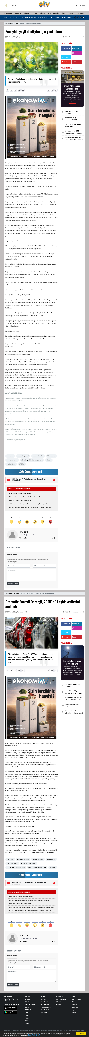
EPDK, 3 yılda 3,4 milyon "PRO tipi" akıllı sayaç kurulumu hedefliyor (30, 507)
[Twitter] (78, 17)
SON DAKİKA (8, 13)
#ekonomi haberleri (38, 456)
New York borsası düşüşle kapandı (20, 500)
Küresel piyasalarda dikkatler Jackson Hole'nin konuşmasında (29, 497)
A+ (52, 90)
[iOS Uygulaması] (13, 1008)
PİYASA (42, 13)
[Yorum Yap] (48, 90)
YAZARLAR (18, 13)
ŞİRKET (64, 13)
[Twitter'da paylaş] (11, 90)
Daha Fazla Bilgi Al (34, 1035)
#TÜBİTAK (21, 464)
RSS (75, 62)
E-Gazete (58, 1004)
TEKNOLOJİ (81, 13)
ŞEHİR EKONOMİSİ (53, 13)
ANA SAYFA (8, 23)
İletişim (74, 1012)
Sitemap (74, 1004)
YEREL (26, 1018)
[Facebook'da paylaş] (7, 90)
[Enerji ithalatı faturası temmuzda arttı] (72, 652)
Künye (73, 996)
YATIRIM (16, 23)
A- (56, 90)
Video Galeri (44, 1002)
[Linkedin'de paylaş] (23, 90)
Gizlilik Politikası (76, 999)
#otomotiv (52, 867)
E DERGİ (27, 1015)
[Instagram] (81, 17)
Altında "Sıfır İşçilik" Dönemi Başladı (72, 87)
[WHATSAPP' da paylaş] (15, 90)
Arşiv (73, 1010)
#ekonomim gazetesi (23, 456)
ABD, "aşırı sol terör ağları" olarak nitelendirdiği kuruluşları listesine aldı (31, 504)
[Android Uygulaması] (13, 1012)
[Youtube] (83, 17)
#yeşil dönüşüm (11, 464)
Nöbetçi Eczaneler (46, 1007)
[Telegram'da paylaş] (19, 90)
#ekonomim (10, 456)
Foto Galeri (44, 999)
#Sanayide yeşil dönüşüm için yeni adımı (32, 460)
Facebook (67, 48)
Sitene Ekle (75, 1007)
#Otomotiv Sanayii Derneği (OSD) (37, 867)
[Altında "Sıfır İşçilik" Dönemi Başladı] (72, 77)
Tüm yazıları (23, 538)
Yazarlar (43, 996)
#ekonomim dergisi (12, 460)
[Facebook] (75, 17)
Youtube (66, 62)
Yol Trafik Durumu (61, 999)
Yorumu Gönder (13, 583)
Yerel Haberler (45, 1004)
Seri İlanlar (44, 1012)
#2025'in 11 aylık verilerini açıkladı (16, 867)
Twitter (66, 57)
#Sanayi (48, 460)
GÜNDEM (26, 13)
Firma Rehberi (45, 1010)
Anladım (81, 1033)
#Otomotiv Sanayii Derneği (28, 863)
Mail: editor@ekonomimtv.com (28, 535)
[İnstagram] (6, 999)
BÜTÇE (27, 1020)
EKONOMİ (35, 13)
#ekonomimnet (51, 456)
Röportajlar (59, 996)
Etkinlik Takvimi (60, 1002)
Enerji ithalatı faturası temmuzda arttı (21, 493)
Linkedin (76, 48)
